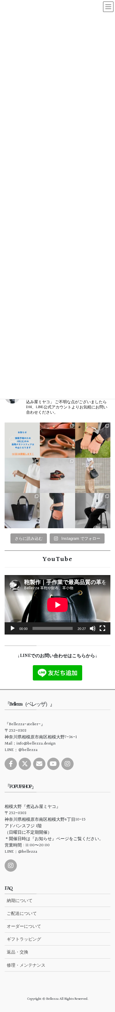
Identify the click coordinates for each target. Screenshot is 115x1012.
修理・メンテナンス (26, 965)
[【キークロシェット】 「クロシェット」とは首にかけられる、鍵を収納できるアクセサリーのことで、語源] (92, 510)
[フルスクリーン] (102, 628)
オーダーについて (24, 926)
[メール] (39, 764)
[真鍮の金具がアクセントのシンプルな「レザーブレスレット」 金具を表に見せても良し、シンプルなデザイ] (57, 475)
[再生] (13, 628)
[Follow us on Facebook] (11, 764)
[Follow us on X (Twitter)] (25, 764)
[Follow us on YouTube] (53, 764)
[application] (57, 605)
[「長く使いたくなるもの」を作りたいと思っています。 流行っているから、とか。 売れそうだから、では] (57, 510)
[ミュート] (93, 628)
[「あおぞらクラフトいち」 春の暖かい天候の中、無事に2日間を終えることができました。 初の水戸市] (92, 440)
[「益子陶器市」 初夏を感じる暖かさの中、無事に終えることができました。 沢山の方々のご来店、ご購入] (57, 440)
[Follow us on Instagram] (67, 764)
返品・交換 (17, 951)
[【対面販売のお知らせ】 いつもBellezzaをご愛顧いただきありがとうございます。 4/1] (92, 475)
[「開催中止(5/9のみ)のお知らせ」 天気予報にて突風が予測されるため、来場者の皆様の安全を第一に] (22, 440)
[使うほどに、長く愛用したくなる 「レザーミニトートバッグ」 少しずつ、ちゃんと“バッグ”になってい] (22, 510)
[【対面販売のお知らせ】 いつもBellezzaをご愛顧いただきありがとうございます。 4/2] (22, 475)
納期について (20, 900)
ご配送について (22, 913)
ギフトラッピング (24, 939)
